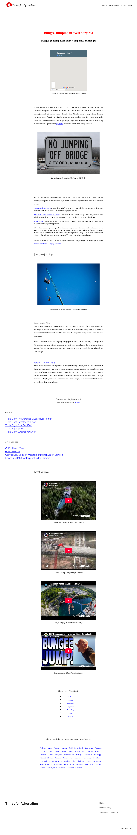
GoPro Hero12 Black (15, 448)
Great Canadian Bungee (42, 208)
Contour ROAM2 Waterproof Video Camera (27, 458)
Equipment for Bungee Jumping (44, 362)
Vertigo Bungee (39, 221)
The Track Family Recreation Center (46, 215)
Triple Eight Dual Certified (18, 425)
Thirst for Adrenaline (21, 803)
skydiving (59, 123)
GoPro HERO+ (12, 451)
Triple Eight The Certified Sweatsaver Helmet (28, 418)
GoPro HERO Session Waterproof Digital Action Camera (34, 454)
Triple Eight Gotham (15, 428)
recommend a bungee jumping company (47, 244)
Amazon (77, 403)
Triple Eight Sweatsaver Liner (20, 422)
